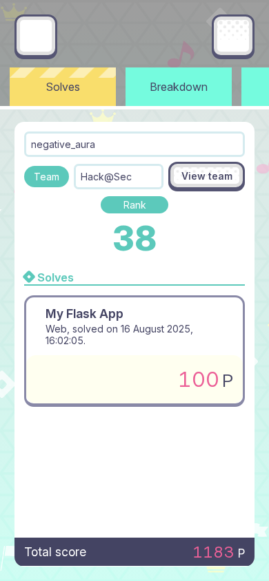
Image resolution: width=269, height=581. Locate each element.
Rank (134, 205)
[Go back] (36, 36)
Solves (63, 87)
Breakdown (179, 87)
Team (46, 176)
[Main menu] (233, 36)
